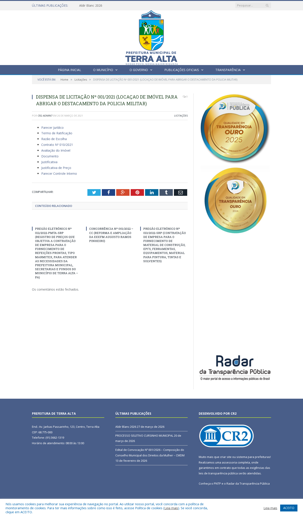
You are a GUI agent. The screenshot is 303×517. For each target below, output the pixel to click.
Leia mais (171, 508)
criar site (226, 457)
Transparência (228, 70)
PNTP (217, 483)
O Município (103, 70)
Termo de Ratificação (56, 133)
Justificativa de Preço (56, 168)
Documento (50, 156)
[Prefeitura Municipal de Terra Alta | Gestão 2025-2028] (151, 36)
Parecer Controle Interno (59, 173)
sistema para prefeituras (253, 457)
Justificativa (49, 162)
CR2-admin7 (45, 115)
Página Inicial (69, 70)
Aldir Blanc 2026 (90, 6)
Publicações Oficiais (181, 70)
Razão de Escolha (54, 139)
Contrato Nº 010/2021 (57, 145)
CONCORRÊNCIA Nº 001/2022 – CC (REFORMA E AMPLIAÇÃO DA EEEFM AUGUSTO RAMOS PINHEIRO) (111, 235)
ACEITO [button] (288, 508)
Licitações (181, 115)
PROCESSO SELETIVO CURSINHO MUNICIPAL (144, 436)
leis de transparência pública (218, 473)
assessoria (229, 462)
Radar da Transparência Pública (248, 483)
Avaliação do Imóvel (55, 150)
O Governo (139, 70)
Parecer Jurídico (52, 127)
